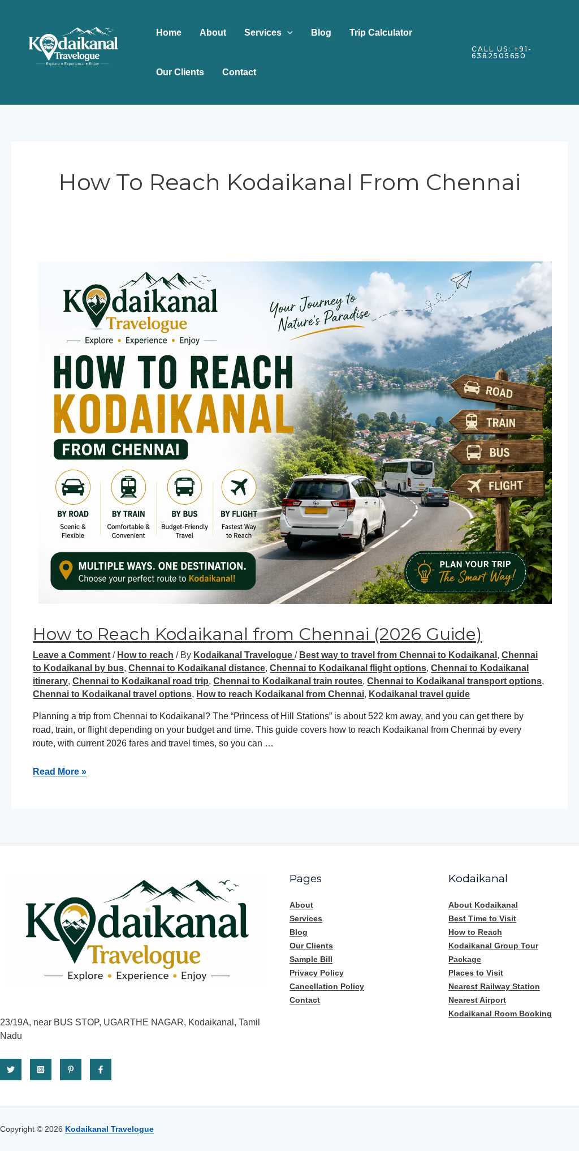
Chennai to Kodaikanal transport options (454, 681)
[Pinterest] (70, 1069)
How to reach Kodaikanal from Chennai (280, 694)
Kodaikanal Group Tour (493, 945)
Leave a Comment (71, 655)
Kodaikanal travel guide (419, 694)
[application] (287, 32)
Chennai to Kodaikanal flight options (348, 668)
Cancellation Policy (327, 986)
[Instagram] (40, 1069)
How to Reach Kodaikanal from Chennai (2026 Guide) (257, 634)
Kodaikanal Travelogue (109, 1128)
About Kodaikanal (483, 904)
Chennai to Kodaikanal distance (196, 668)
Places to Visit (475, 972)
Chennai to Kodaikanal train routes (287, 681)
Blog (321, 32)
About (213, 32)
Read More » (60, 771)
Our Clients (180, 72)
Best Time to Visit (482, 918)
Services (263, 32)
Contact (239, 72)
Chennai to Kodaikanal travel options (112, 694)
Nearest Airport (477, 999)
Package (464, 959)
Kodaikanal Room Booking (500, 1013)
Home (169, 32)
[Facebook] (100, 1069)
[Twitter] (10, 1069)
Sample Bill (311, 959)
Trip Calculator (380, 32)
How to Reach (475, 932)
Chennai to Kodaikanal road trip (140, 681)
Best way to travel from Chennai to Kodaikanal (398, 655)
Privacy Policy (317, 972)
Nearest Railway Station (494, 986)
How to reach (145, 655)
